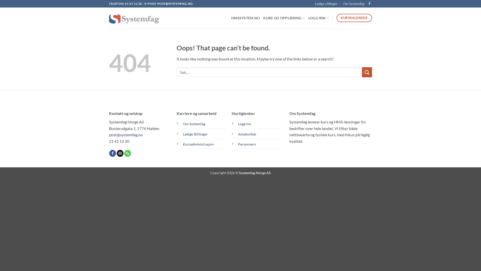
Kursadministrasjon (198, 144)
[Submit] (367, 72)
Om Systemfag (354, 4)
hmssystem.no (245, 18)
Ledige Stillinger (195, 134)
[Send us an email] (120, 153)
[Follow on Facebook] (369, 4)
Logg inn (244, 124)
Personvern (247, 144)
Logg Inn (316, 18)
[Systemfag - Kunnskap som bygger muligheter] (134, 18)
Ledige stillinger (326, 4)
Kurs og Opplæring (282, 18)
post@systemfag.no (175, 4)
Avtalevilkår (247, 134)
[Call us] (127, 153)
